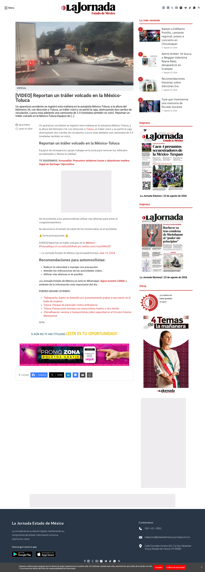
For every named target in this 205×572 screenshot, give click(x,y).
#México (90, 242)
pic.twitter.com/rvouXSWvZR (94, 246)
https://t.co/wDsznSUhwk (62, 246)
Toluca (90, 129)
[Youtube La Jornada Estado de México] (176, 8)
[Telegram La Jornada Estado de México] (185, 8)
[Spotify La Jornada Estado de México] (180, 8)
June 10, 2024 (107, 252)
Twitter (59, 375)
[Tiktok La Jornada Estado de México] (189, 8)
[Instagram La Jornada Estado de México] (168, 8)
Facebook (41, 375)
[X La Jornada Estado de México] (172, 8)
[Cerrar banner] (201, 567)
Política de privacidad (176, 567)
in (68, 375)
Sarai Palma (24, 125)
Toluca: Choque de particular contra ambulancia (70, 304)
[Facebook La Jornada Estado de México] (163, 8)
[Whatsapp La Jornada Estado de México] (194, 8)
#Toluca (43, 246)
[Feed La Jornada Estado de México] (198, 8)
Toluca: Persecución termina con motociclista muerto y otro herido (81, 308)
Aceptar (158, 567)
